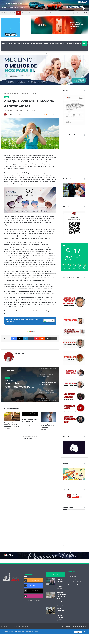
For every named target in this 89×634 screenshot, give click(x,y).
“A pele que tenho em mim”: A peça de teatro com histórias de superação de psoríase (29, 420)
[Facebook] (14, 338)
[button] (44, 631)
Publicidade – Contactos (75, 584)
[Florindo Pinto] (74, 419)
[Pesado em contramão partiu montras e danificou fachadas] (50, 610)
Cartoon (62, 43)
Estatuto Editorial (73, 579)
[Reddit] (42, 338)
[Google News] (30, 332)
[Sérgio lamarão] (74, 372)
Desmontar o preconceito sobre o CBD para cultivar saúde (18, 385)
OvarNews (9, 114)
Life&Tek (45, 43)
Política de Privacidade (74, 581)
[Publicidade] (74, 197)
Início (3, 43)
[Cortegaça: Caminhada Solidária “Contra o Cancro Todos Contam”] (12, 416)
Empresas (26, 43)
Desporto (13, 43)
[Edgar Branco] (74, 302)
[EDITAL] (74, 110)
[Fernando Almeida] (74, 384)
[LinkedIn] (25, 338)
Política (33, 43)
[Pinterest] (36, 338)
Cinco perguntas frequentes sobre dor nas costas (47, 425)
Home (7, 93)
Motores (69, 43)
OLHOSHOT (84, 626)
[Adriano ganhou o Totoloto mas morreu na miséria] (50, 581)
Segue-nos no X (68, 507)
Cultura (20, 43)
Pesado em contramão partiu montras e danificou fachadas (60, 612)
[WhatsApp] (74, 224)
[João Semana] (74, 358)
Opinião (51, 43)
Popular (55, 574)
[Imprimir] (54, 338)
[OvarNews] (10, 27)
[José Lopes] (74, 332)
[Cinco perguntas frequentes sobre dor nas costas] (48, 417)
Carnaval (39, 43)
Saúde (84, 43)
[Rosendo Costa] (74, 396)
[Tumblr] (31, 338)
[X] (20, 338)
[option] (30, 384)
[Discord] (74, 447)
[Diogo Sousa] (74, 321)
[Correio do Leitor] (74, 408)
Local (8, 43)
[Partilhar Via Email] (48, 338)
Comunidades (77, 43)
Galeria (57, 43)
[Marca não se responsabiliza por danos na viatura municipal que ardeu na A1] (50, 595)
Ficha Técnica (72, 576)
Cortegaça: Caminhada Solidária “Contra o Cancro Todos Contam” (11, 424)
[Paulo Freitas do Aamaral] (74, 343)
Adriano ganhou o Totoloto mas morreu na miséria (60, 582)
